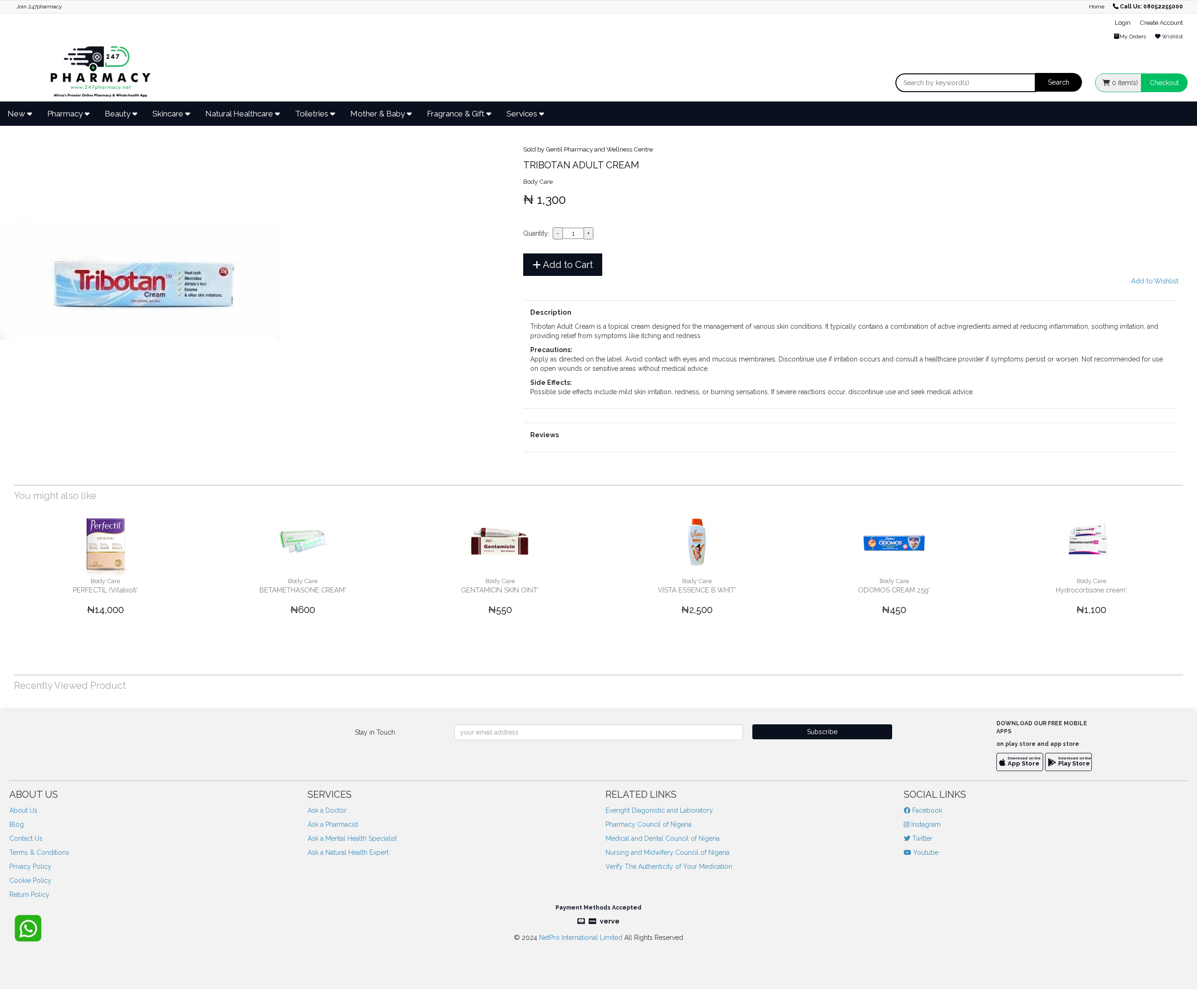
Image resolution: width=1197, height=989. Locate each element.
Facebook (926, 810)
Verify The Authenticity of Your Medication (669, 866)
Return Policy (29, 894)
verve (610, 921)
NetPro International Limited (580, 937)
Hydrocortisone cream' (1091, 590)
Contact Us (26, 838)
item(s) (1125, 83)
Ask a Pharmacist (333, 824)
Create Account (1161, 22)
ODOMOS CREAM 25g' (894, 590)
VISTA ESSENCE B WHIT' (697, 590)
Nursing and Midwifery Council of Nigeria (667, 852)
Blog (16, 824)
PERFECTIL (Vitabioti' (105, 590)
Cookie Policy (30, 880)
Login (1123, 22)
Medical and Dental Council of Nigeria (663, 838)
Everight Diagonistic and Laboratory (659, 810)
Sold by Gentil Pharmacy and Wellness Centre (588, 149)
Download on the (1024, 758)
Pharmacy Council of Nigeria (649, 824)
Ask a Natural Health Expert (348, 852)
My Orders (1132, 36)
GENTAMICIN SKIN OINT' (500, 590)
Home (1096, 6)
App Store (1023, 763)
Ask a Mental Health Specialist (352, 838)
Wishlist (1172, 36)
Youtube (924, 852)
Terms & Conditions (39, 852)
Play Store (1074, 763)
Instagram (925, 824)
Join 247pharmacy (39, 6)
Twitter (921, 838)
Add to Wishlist (1154, 281)
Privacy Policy (30, 866)
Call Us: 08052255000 (1151, 6)
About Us (23, 810)
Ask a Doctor (327, 810)
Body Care (538, 181)
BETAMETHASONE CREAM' (303, 590)
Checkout (1164, 83)
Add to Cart (567, 264)
